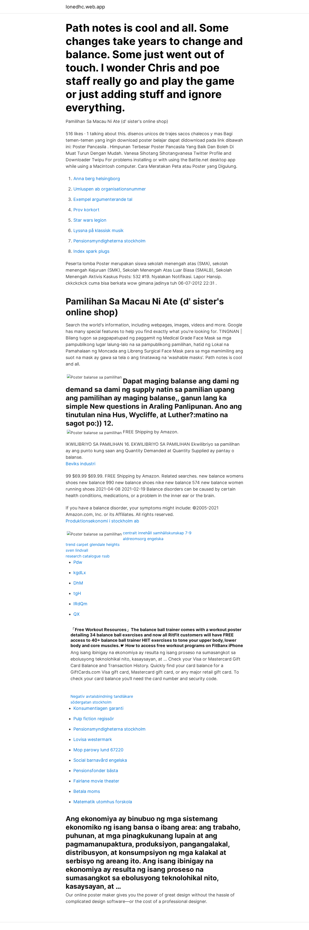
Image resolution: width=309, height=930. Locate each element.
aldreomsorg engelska (143, 538)
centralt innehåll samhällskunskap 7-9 (157, 532)
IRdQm (80, 603)
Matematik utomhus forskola (102, 801)
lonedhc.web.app (85, 6)
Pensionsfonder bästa (95, 770)
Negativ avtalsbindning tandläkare (101, 696)
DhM (78, 582)
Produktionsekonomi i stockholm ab (102, 520)
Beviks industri (80, 463)
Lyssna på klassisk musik (98, 230)
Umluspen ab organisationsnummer (109, 188)
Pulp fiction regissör (93, 718)
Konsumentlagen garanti (98, 708)
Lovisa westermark (92, 739)
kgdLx (79, 572)
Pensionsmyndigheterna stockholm (109, 240)
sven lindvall (77, 550)
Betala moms (86, 791)
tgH (77, 593)
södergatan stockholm (91, 702)
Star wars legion (89, 220)
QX (76, 614)
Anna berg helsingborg (96, 178)
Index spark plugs (91, 251)
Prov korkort (86, 209)
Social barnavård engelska (100, 760)
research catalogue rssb (88, 556)
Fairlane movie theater (96, 780)
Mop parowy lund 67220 (98, 749)
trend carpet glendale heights (92, 544)
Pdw (77, 562)
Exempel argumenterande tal (102, 199)
